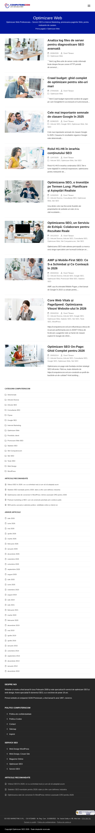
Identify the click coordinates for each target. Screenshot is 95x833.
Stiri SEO (77, 160)
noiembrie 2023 (13, 590)
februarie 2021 (13, 610)
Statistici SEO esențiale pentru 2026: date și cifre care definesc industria (34, 490)
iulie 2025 (11, 579)
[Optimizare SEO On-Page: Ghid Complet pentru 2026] (24, 356)
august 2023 (12, 595)
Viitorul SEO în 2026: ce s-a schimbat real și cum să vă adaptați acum (33, 484)
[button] (89, 6)
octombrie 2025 (13, 564)
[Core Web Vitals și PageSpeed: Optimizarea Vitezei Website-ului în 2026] (24, 309)
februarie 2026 (13, 544)
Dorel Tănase (68, 53)
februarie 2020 (13, 620)
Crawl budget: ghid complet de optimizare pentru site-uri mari (68, 82)
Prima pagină (40, 29)
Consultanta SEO (70, 198)
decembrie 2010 (13, 671)
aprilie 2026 (12, 534)
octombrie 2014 (13, 651)
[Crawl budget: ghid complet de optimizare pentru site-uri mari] (24, 87)
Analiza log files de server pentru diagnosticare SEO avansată (66, 44)
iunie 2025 (11, 584)
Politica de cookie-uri (64, 822)
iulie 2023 (11, 600)
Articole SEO (55, 124)
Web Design (12, 466)
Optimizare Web (56, 56)
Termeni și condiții (30, 822)
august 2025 (12, 574)
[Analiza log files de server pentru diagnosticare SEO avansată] (24, 49)
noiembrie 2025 (13, 559)
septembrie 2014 (14, 656)
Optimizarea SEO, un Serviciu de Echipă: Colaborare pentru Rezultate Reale (68, 227)
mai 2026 (11, 528)
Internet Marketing (14, 425)
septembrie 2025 (14, 569)
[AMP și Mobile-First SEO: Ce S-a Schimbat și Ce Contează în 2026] (24, 269)
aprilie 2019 (12, 635)
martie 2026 (12, 539)
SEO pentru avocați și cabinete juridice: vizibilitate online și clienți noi (33, 505)
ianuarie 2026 (13, 549)
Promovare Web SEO (69, 279)
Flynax (10, 415)
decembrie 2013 (13, 661)
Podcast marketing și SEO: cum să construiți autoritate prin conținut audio (34, 500)
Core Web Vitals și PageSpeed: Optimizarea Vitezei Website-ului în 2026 (67, 304)
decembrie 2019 (13, 625)
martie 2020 (12, 615)
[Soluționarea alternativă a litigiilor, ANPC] (85, 814)
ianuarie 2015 (13, 646)
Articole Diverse (56, 198)
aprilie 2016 (12, 641)
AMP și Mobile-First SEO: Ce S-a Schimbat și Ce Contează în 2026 (68, 264)
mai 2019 (11, 630)
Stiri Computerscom (68, 241)
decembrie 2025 (13, 554)
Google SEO (66, 124)
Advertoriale (12, 395)
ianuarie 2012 (13, 666)
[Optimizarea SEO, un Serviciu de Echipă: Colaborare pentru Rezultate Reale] (24, 232)
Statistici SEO (66, 319)
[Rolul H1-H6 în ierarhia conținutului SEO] (24, 158)
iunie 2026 (11, 523)
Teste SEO (11, 461)
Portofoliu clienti (13, 435)
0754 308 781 (86, 818)
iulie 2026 (11, 518)
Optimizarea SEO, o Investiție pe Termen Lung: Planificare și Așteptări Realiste (68, 186)
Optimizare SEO (19, 829)
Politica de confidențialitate (47, 822)
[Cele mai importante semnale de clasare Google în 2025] (24, 121)
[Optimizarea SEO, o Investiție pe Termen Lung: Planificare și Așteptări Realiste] (24, 191)
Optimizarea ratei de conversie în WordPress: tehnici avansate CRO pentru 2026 (37, 495)
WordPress (56, 322)
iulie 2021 (11, 605)
